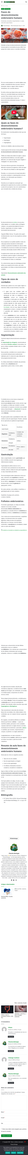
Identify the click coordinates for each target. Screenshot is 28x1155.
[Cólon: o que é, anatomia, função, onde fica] (7, 1009)
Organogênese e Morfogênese (9, 706)
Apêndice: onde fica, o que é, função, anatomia (20, 1015)
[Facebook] (12, 880)
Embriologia (7, 8)
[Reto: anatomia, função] (21, 944)
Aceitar (7, 1152)
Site (2, 1123)
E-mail (3, 1117)
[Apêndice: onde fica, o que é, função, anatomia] (21, 1008)
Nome (2, 1112)
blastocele (17, 409)
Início (3, 5)
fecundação (6, 307)
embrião (15, 222)
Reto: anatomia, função (21, 1002)
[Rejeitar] (26, 1150)
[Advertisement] (14, 67)
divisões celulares (12, 344)
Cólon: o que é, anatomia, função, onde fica (7, 1016)
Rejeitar (13, 1152)
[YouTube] (14, 880)
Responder (11, 1036)
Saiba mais (20, 1152)
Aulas (6, 5)
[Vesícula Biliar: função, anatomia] (7, 891)
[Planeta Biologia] (9, 2)
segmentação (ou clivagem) (10, 342)
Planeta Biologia (6, 25)
